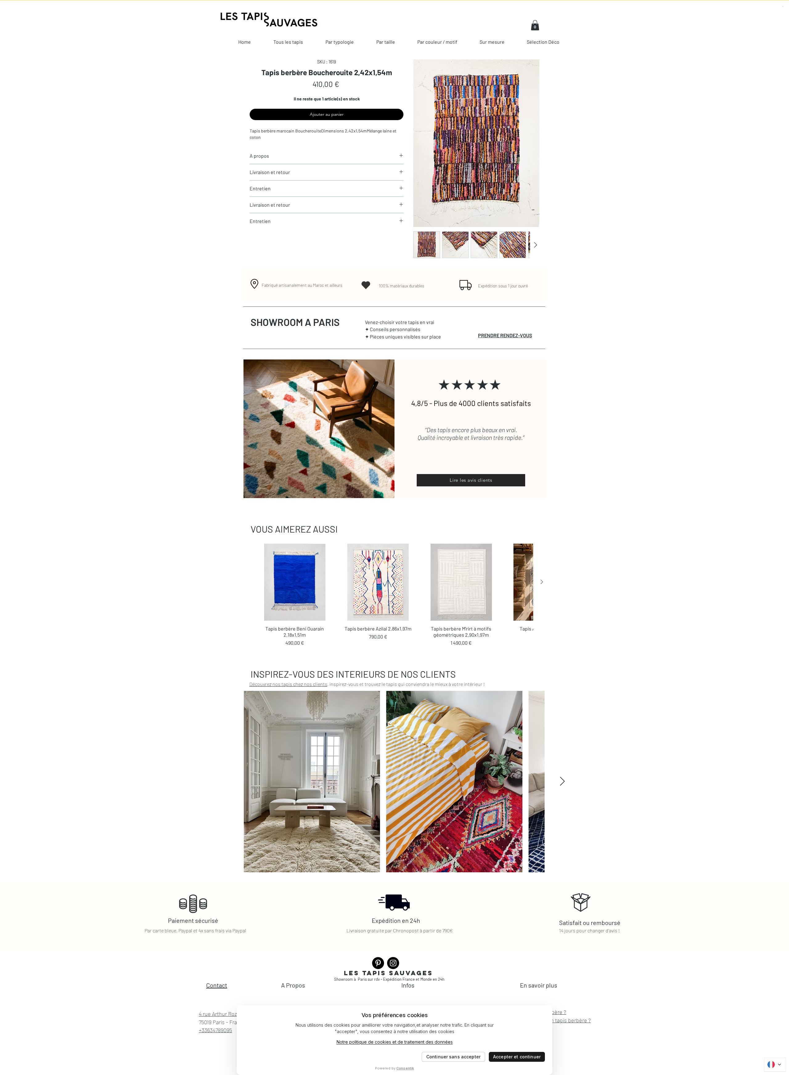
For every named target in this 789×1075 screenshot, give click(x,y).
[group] (394, 595)
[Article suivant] (542, 582)
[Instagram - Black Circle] (393, 963)
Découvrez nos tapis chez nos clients (288, 684)
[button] (535, 25)
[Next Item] (562, 781)
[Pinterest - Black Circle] (378, 963)
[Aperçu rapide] (294, 582)
